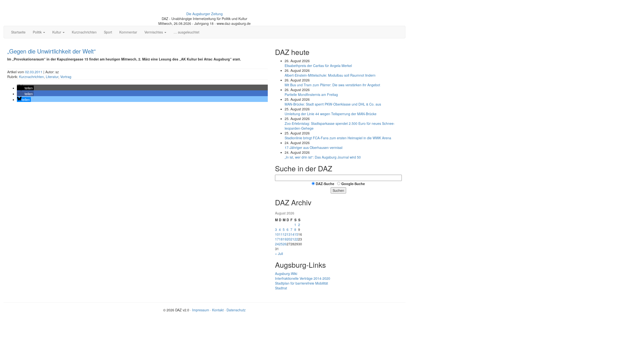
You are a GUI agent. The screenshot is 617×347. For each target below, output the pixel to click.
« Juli (279, 253)
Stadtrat (281, 288)
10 (277, 234)
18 (281, 239)
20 (288, 239)
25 (281, 243)
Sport (108, 32)
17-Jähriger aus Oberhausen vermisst (313, 147)
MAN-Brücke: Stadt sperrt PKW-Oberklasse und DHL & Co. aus (333, 104)
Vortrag (65, 76)
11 (281, 234)
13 (288, 234)
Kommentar (128, 32)
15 (296, 234)
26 (285, 243)
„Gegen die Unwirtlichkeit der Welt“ (51, 51)
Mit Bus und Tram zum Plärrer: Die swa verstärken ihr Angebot (332, 84)
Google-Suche (353, 183)
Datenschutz (236, 309)
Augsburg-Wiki (286, 273)
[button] (25, 88)
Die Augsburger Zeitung (204, 13)
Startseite (18, 32)
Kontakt (218, 309)
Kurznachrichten (84, 32)
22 (296, 239)
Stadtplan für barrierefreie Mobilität (301, 283)
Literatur (52, 76)
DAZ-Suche (325, 183)
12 (285, 234)
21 (292, 239)
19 (285, 239)
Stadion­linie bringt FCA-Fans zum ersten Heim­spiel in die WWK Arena (338, 137)
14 (292, 234)
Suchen (338, 190)
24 (277, 243)
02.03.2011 (34, 71)
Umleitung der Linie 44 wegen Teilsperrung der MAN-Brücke (330, 113)
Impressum (200, 309)
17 (277, 239)
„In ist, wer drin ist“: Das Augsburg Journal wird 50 (323, 157)
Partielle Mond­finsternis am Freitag (311, 94)
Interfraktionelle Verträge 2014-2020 (302, 278)
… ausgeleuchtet (186, 32)
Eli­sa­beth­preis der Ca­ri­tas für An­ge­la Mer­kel (318, 65)
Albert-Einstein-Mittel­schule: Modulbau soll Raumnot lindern (330, 75)
